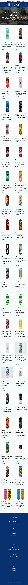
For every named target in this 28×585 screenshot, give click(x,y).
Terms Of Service (18, 582)
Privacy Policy (9, 582)
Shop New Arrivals (19, 1)
